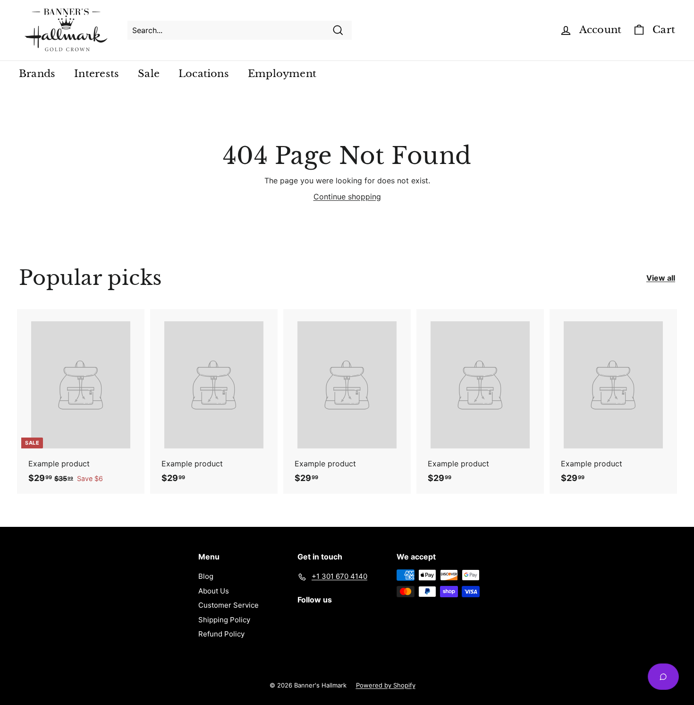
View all (660, 278)
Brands (37, 74)
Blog (205, 576)
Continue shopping (347, 196)
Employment (282, 74)
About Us (213, 590)
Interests (96, 74)
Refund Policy (221, 633)
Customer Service (228, 605)
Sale (149, 74)
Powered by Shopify (385, 685)
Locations (203, 74)
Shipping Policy (224, 619)
